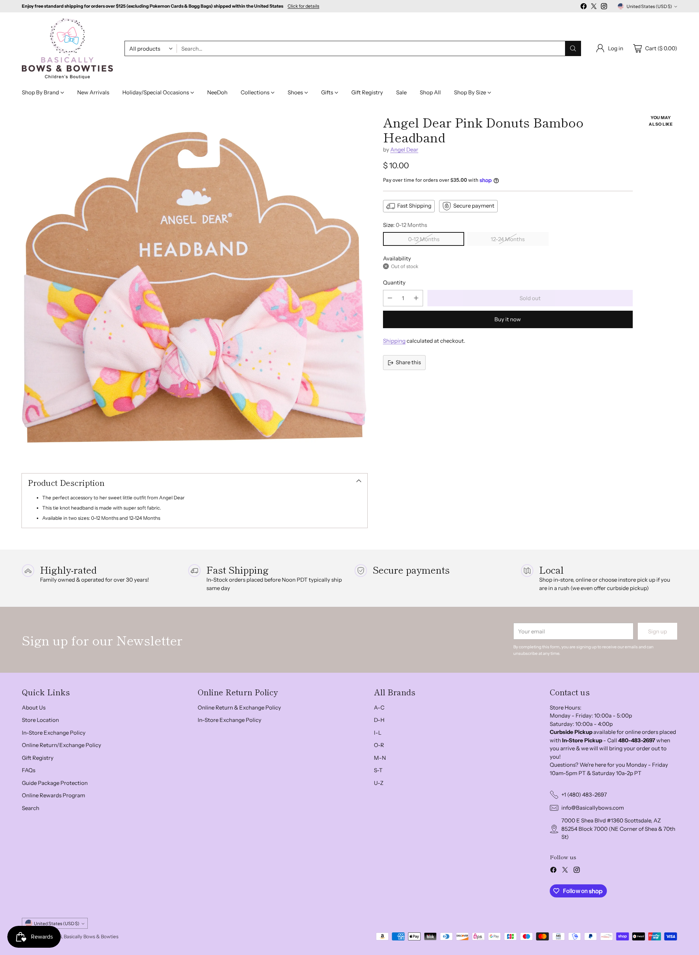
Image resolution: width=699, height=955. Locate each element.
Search (30, 808)
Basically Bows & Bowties (91, 936)
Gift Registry (38, 757)
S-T (378, 770)
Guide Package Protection (55, 782)
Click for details (303, 6)
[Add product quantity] (416, 298)
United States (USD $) (649, 6)
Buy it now (507, 319)
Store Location (40, 719)
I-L (378, 732)
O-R (379, 745)
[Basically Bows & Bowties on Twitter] (593, 7)
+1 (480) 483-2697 (584, 794)
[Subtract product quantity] (389, 298)
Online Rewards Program (53, 795)
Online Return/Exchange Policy (61, 745)
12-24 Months (508, 239)
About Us (34, 707)
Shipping (394, 340)
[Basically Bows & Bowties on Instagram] (604, 7)
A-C (379, 707)
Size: (405, 224)
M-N (380, 757)
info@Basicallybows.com (592, 807)
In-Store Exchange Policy (54, 732)
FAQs (28, 770)
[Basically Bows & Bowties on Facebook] (583, 7)
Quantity (394, 282)
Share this (408, 362)
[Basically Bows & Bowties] (67, 48)
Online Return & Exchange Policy (239, 707)
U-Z (378, 782)
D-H (379, 719)
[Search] (573, 48)
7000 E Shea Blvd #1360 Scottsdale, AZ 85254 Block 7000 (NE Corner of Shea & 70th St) (618, 828)
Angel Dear (404, 149)
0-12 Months (423, 239)
